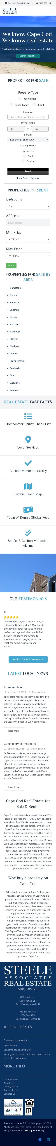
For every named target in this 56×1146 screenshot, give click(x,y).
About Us (8, 1082)
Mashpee (14, 346)
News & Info (38, 692)
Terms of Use (11, 1090)
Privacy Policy (11, 1086)
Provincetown (17, 360)
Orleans (14, 353)
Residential (29, 98)
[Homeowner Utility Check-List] (28, 416)
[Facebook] (40, 1140)
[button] (52, 10)
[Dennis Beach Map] (28, 486)
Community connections (20, 743)
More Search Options (28, 178)
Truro (12, 375)
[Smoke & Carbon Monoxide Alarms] (28, 533)
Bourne (13, 295)
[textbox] (28, 117)
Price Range (28, 122)
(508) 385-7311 (28, 989)
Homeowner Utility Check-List (28, 424)
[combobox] (28, 116)
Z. (5, 612)
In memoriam (13, 687)
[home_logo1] (9, 11)
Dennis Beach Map (28, 494)
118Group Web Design (33, 1130)
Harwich (14, 338)
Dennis (13, 317)
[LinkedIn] (48, 1140)
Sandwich (15, 368)
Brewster (15, 302)
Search (11, 265)
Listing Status (28, 145)
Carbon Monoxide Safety (28, 471)
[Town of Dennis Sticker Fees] (28, 509)
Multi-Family (22, 105)
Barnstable (15, 287)
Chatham (14, 309)
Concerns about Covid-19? (17, 1049)
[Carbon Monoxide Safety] (28, 463)
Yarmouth (15, 390)
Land (41, 105)
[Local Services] (28, 439)
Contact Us (9, 1093)
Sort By (28, 134)
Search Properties (28, 56)
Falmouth (15, 331)
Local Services (28, 447)
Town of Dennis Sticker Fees (28, 517)
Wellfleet (15, 382)
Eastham (14, 324)
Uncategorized (37, 748)
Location (28, 112)
